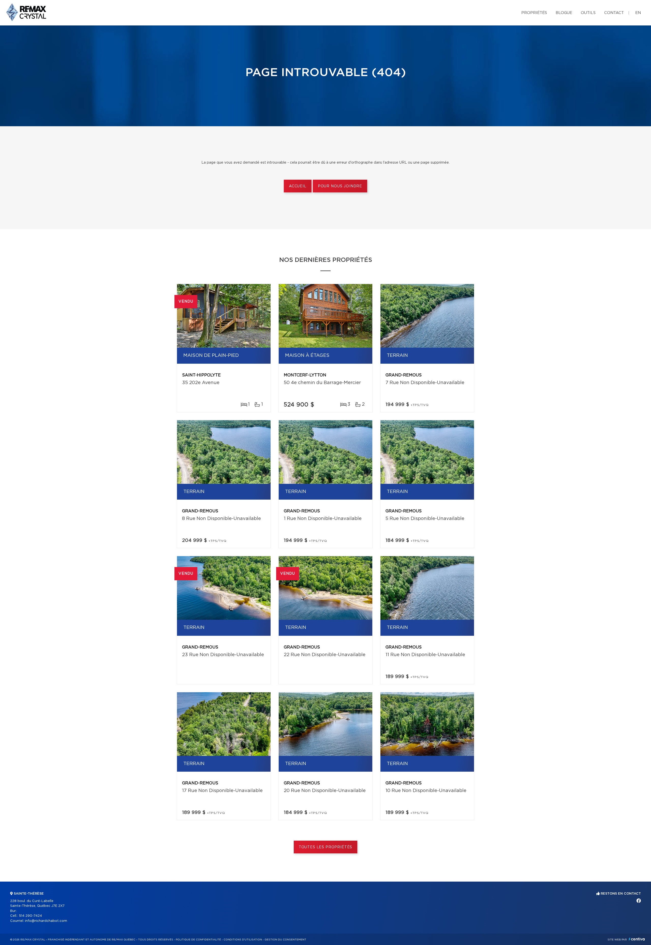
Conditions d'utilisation (243, 939)
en (638, 13)
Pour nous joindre (340, 186)
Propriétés (534, 13)
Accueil (297, 186)
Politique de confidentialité (198, 939)
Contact (614, 13)
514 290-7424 (30, 916)
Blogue (564, 13)
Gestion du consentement (285, 939)
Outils (588, 13)
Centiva (637, 939)
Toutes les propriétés (325, 847)
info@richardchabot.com (46, 921)
